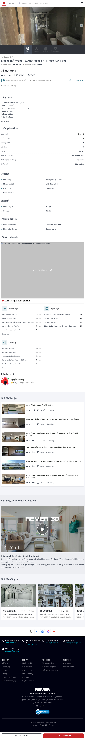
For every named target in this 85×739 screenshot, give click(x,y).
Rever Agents (26, 677)
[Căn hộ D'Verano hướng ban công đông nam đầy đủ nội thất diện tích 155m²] (13, 479)
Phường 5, (61, 617)
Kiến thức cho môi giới (50, 670)
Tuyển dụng (6, 667)
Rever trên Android (69, 667)
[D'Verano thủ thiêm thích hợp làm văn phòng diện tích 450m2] (13, 451)
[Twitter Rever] (43, 725)
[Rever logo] (4, 3)
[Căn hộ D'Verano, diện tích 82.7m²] (13, 409)
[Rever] (42, 689)
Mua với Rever (27, 667)
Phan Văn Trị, (53, 617)
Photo (27, 51)
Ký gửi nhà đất (27, 663)
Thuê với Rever (27, 670)
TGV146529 (44, 617)
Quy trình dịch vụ (28, 681)
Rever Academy (27, 674)
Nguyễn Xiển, (16, 617)
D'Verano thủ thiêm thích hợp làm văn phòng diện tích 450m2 (51, 447)
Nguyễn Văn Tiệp (17, 380)
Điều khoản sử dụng (9, 681)
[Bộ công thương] (42, 712)
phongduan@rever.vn (74, 643)
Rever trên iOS (67, 663)
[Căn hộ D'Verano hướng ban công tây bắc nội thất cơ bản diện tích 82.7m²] (13, 437)
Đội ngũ (4, 670)
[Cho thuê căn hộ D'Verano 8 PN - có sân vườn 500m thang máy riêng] (13, 423)
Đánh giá (34, 725)
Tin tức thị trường (48, 663)
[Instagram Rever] (49, 725)
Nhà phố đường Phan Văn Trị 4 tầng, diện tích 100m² (55, 615)
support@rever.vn (12, 651)
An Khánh (5, 57)
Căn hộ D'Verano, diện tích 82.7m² (39, 405)
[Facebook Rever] (40, 725)
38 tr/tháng (46, 611)
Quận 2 (12, 57)
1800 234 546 (10, 643)
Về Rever (5, 663)
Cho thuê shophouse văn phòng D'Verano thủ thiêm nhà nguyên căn (53, 461)
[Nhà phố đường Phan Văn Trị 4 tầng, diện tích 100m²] (55, 595)
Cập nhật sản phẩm (49, 667)
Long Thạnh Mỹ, (26, 617)
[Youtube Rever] (52, 725)
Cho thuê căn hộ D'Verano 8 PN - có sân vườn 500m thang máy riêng (53, 419)
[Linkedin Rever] (46, 725)
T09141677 (80, 617)
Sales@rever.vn (52, 643)
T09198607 (7, 617)
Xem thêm (5, 121)
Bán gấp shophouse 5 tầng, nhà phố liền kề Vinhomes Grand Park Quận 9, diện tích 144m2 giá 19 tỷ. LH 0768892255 (18, 615)
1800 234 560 (31, 645)
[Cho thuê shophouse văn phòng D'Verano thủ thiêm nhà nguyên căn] (13, 465)
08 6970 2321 (39, 703)
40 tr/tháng (9, 611)
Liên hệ (4, 674)
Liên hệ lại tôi (22, 736)
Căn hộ (81, 134)
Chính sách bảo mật (9, 677)
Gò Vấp (68, 617)
